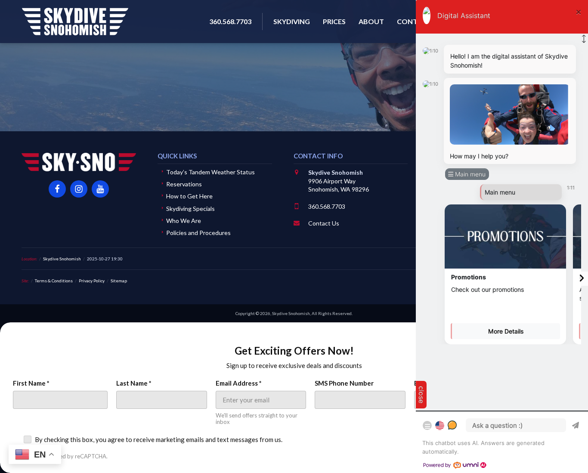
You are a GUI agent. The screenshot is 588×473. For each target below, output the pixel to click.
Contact (414, 21)
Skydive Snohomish (75, 21)
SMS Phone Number (344, 383)
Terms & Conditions (54, 280)
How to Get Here (189, 196)
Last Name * (134, 383)
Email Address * (239, 383)
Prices (334, 21)
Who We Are (183, 220)
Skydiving (291, 21)
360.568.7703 (326, 206)
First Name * (31, 383)
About (371, 21)
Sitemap (119, 280)
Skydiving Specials (190, 208)
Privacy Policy (92, 280)
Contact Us (323, 223)
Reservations (184, 184)
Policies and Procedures (198, 232)
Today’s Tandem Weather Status (210, 172)
